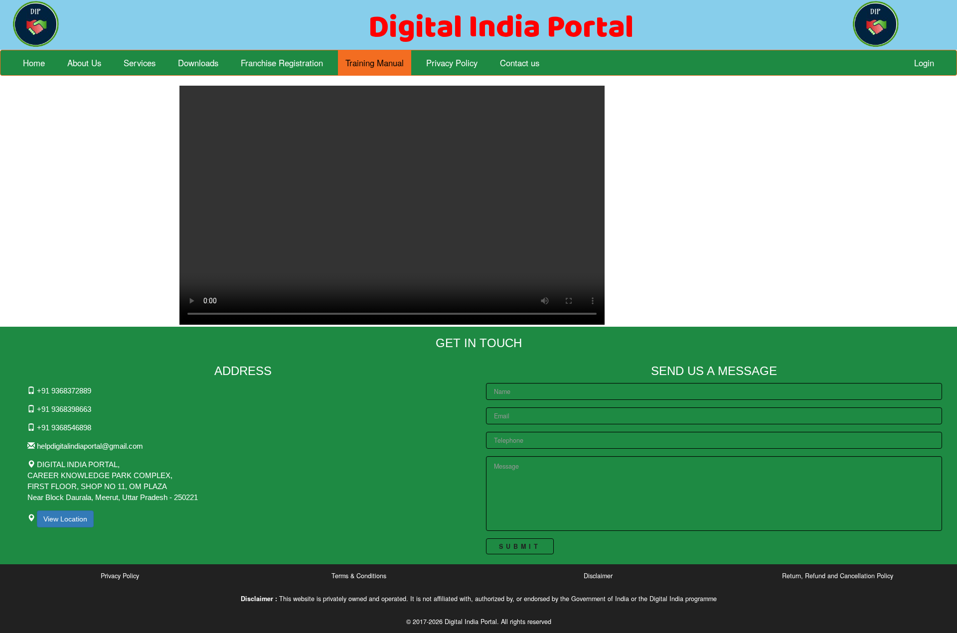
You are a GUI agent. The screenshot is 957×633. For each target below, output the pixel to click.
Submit (520, 546)
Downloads (198, 63)
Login (924, 63)
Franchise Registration (282, 63)
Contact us (519, 63)
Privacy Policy (452, 63)
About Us (84, 63)
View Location (65, 519)
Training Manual (374, 63)
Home (34, 63)
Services (140, 63)
